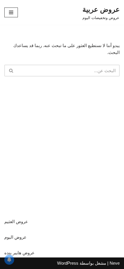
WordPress (67, 263)
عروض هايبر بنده (19, 252)
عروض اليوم (15, 237)
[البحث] (10, 70)
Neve (115, 263)
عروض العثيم (16, 221)
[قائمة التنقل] (11, 12)
